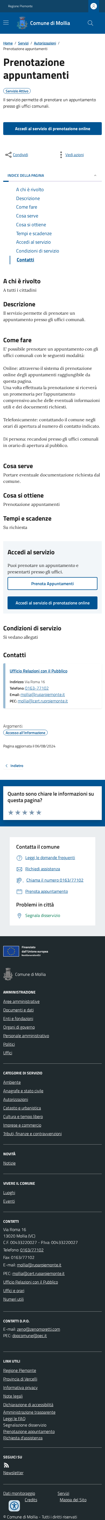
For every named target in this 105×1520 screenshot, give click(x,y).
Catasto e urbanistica (22, 1108)
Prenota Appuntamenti (52, 583)
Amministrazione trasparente (29, 1412)
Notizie (9, 1163)
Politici (9, 1044)
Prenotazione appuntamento (29, 1431)
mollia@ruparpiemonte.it (42, 694)
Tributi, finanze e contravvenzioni (32, 1133)
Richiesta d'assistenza (23, 1438)
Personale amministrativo (26, 1035)
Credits (31, 1499)
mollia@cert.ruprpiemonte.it (43, 701)
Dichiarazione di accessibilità (28, 1404)
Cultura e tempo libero (23, 1116)
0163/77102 (32, 1250)
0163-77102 (37, 688)
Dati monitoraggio (19, 1493)
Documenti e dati (18, 1010)
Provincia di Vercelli (20, 1379)
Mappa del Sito (73, 1499)
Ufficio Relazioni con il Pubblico (38, 671)
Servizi (23, 43)
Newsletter (13, 1472)
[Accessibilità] (14, 1506)
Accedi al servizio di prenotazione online (52, 128)
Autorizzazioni (45, 43)
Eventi (9, 1201)
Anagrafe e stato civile (23, 1091)
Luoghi (9, 1192)
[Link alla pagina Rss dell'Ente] (6, 1465)
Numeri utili (13, 1299)
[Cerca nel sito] (88, 23)
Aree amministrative (21, 1001)
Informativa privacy (20, 1387)
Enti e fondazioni (18, 1018)
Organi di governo (19, 1027)
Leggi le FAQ (14, 1418)
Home (8, 43)
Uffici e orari (13, 1290)
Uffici (7, 1052)
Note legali (13, 1396)
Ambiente (12, 1082)
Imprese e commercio (22, 1125)
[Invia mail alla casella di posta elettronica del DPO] (38, 1329)
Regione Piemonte (20, 6)
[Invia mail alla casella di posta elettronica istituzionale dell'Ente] (39, 1265)
